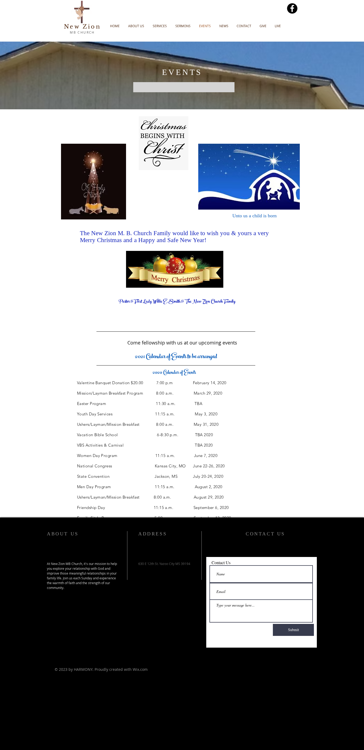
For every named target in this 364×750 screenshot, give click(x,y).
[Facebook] (292, 8)
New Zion (82, 26)
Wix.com (140, 669)
